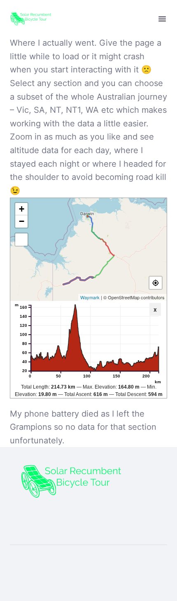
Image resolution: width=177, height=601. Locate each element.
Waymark (90, 297)
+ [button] (21, 209)
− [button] (21, 221)
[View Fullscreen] (21, 239)
